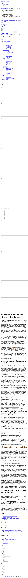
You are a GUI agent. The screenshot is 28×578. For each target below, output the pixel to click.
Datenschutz (6, 541)
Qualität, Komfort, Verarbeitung (10, 516)
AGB (4, 538)
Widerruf (5, 540)
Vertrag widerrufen (5, 576)
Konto (2, 81)
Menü (2, 39)
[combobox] (7, 32)
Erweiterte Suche (4, 33)
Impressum (5, 543)
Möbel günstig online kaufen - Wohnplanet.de (13, 531)
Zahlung (5, 519)
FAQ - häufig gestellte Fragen (9, 539)
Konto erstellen (6, 5)
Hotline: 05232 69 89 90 (6, 8)
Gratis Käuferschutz (7, 517)
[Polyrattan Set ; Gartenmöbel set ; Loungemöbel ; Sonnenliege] (14, 21)
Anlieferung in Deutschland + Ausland (11, 518)
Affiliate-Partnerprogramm (9, 533)
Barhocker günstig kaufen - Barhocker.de (12, 530)
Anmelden (5, 4)
